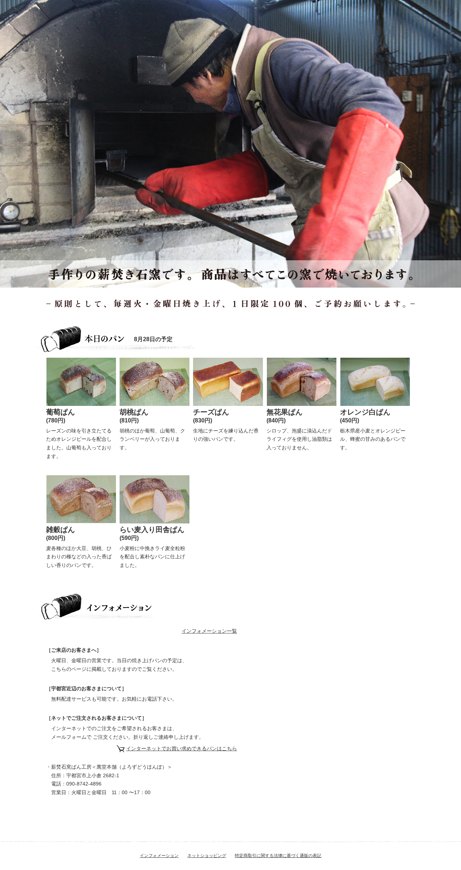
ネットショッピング (206, 855)
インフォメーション (159, 855)
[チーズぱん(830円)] (228, 381)
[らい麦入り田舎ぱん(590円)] (154, 499)
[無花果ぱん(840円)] (301, 383)
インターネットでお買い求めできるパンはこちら (181, 748)
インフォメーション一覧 (209, 631)
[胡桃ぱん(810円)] (154, 381)
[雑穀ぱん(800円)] (81, 499)
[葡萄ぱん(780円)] (81, 383)
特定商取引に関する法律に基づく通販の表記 (278, 855)
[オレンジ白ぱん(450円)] (375, 383)
